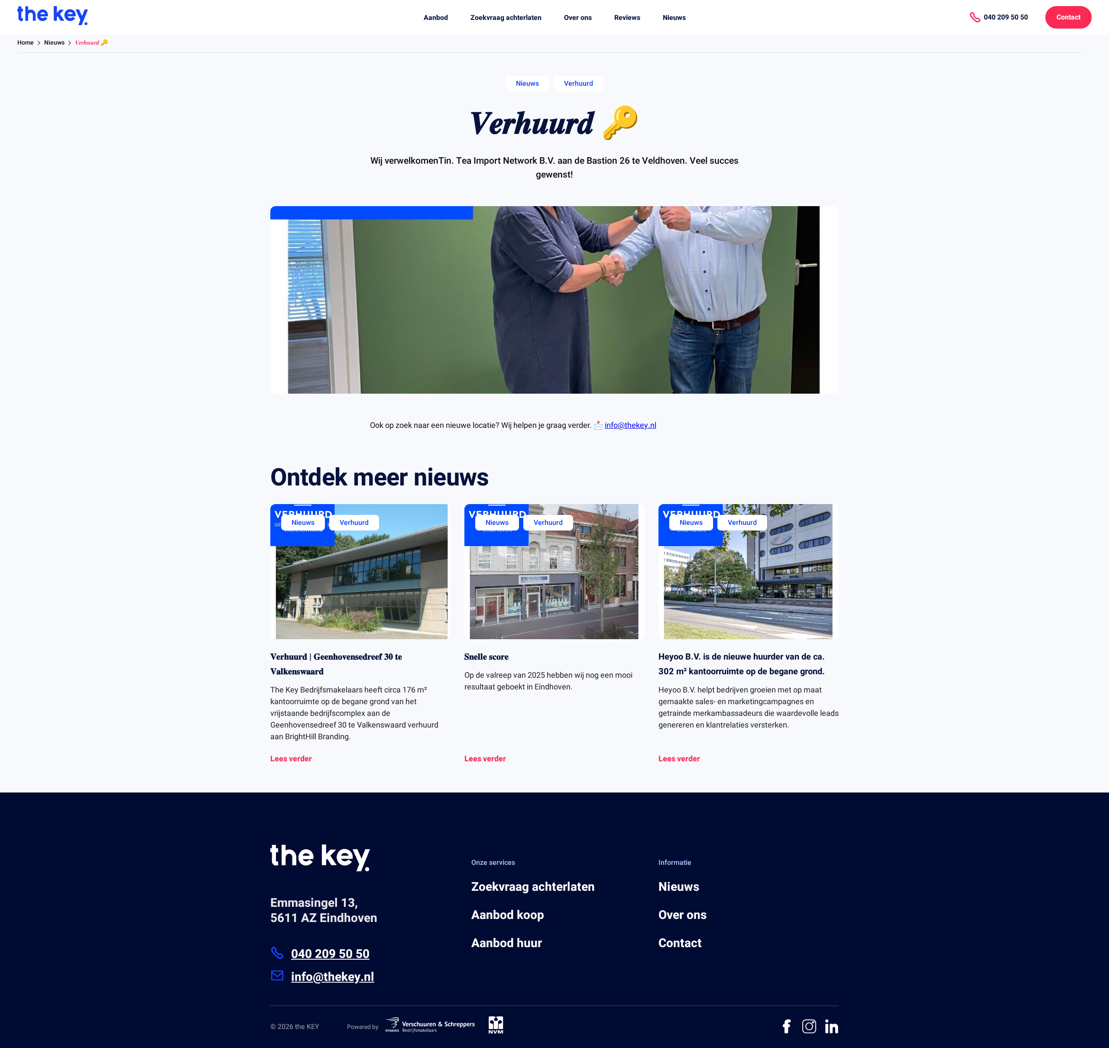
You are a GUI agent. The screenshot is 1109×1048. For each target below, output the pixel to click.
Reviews (627, 18)
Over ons (578, 18)
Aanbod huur (506, 943)
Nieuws (674, 18)
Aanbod (436, 18)
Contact (1068, 17)
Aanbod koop (507, 915)
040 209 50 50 (330, 954)
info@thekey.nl (630, 425)
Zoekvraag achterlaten (506, 18)
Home (25, 42)
